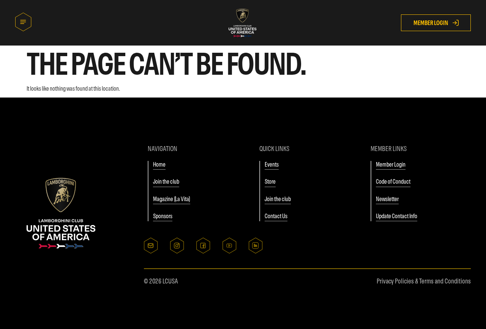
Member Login (391, 164)
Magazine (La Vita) (171, 198)
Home (159, 164)
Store (270, 181)
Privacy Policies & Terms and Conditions (424, 281)
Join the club (166, 181)
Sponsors (162, 216)
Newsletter (387, 198)
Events (272, 164)
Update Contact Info (396, 216)
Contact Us (276, 216)
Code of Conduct (393, 181)
